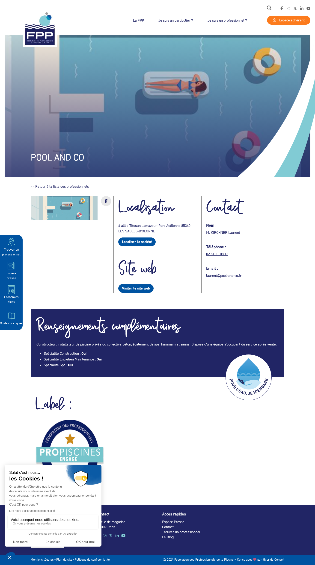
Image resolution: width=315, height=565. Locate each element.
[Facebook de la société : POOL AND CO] (106, 204)
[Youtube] (308, 8)
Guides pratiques (11, 323)
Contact (168, 526)
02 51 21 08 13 (217, 254)
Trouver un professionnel (11, 251)
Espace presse (11, 275)
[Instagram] (288, 8)
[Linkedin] (302, 8)
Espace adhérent (291, 20)
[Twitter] (295, 8)
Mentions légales (42, 559)
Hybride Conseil (273, 559)
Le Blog (168, 537)
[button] (269, 8)
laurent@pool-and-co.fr (223, 275)
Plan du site (64, 559)
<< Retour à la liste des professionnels (60, 186)
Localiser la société (137, 241)
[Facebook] (282, 8)
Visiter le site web (136, 288)
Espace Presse (173, 521)
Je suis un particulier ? (175, 20)
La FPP (138, 20)
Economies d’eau (11, 299)
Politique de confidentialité (92, 559)
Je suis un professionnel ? (227, 20)
